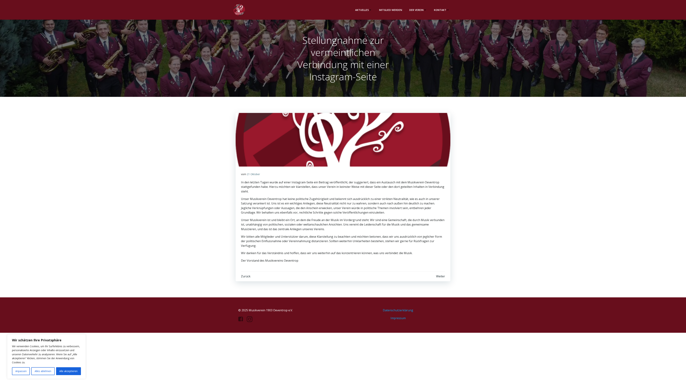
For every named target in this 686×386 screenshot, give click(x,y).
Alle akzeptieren (68, 371)
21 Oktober (253, 174)
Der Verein (416, 10)
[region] (46, 356)
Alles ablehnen (43, 371)
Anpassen (21, 371)
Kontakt (440, 10)
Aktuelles (362, 10)
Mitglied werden (390, 10)
